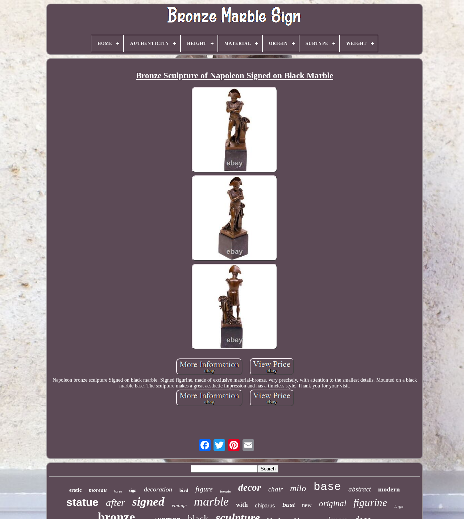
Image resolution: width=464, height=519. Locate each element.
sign (133, 490)
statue (82, 502)
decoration (158, 489)
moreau (98, 490)
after (115, 502)
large (398, 506)
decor (249, 487)
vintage (179, 505)
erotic (75, 490)
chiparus (265, 505)
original (332, 503)
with (242, 504)
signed (148, 501)
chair (275, 489)
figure (204, 489)
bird (183, 490)
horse (118, 491)
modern (389, 489)
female (225, 491)
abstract (359, 489)
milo (298, 488)
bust (288, 505)
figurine (370, 502)
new (307, 505)
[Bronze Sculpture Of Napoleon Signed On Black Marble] (234, 130)
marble (211, 501)
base (327, 487)
